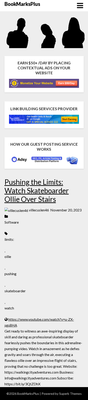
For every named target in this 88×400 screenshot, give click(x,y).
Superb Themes (70, 393)
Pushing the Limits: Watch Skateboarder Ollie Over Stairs (37, 191)
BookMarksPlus (22, 4)
